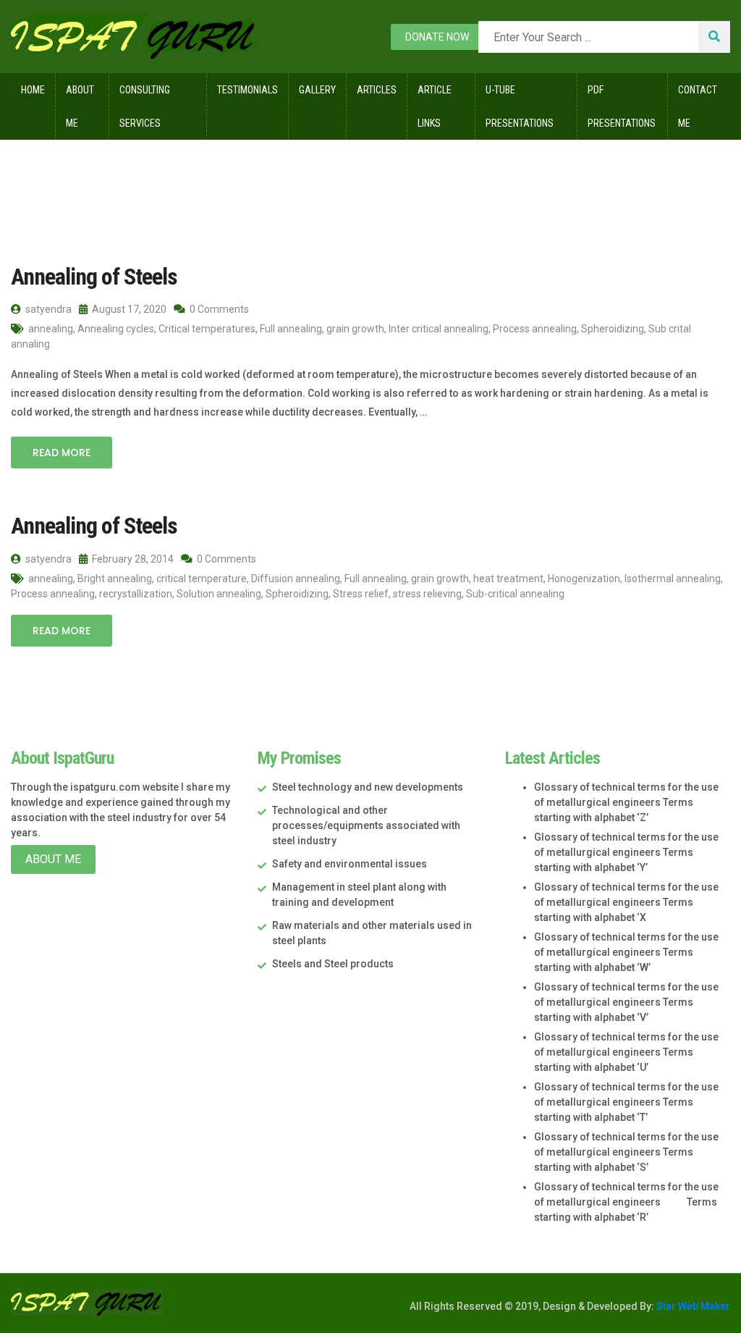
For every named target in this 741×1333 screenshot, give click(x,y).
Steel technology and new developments (367, 787)
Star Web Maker (692, 1306)
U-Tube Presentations (520, 106)
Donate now (437, 37)
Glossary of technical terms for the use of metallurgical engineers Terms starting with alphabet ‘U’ (626, 1052)
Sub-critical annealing (515, 594)
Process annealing (535, 329)
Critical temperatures (206, 329)
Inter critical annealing (438, 329)
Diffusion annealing (295, 578)
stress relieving (427, 594)
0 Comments (218, 309)
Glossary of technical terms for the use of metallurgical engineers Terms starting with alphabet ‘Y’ (626, 852)
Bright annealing (114, 578)
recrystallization (135, 594)
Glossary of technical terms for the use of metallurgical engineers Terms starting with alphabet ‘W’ (626, 952)
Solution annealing (219, 594)
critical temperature (201, 578)
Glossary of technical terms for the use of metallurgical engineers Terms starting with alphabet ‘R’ (626, 1202)
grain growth (355, 329)
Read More (61, 452)
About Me (80, 106)
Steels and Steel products (333, 964)
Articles (377, 90)
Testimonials (247, 90)
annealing (50, 329)
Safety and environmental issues (349, 864)
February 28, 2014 (132, 559)
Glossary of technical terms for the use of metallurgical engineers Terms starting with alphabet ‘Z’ (626, 802)
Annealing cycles (115, 329)
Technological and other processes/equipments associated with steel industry (366, 825)
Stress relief (361, 594)
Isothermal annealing (672, 578)
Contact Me (697, 106)
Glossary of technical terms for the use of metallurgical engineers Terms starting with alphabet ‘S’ (626, 1152)
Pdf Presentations (622, 106)
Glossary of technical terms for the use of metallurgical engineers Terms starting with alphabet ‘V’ (626, 1002)
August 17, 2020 (128, 309)
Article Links (435, 106)
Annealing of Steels (94, 276)
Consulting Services (144, 106)
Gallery (317, 90)
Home (33, 90)
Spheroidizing (612, 329)
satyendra (47, 309)
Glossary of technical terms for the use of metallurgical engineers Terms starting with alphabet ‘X (626, 902)
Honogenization (584, 578)
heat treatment (508, 578)
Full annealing (291, 329)
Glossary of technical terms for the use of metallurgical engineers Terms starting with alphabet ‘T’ (626, 1102)
